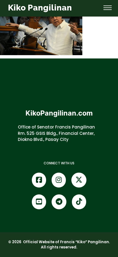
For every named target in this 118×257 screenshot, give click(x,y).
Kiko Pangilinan (40, 7)
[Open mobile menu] (107, 8)
